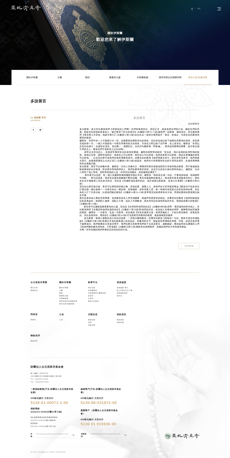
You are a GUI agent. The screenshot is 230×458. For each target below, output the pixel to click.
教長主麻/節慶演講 (197, 77)
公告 (61, 320)
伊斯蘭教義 (142, 77)
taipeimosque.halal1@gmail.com (105, 434)
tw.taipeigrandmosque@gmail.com (52, 434)
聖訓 (87, 77)
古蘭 (60, 77)
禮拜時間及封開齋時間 (170, 77)
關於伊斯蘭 (32, 77)
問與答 (33, 320)
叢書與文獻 (115, 77)
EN (198, 9)
